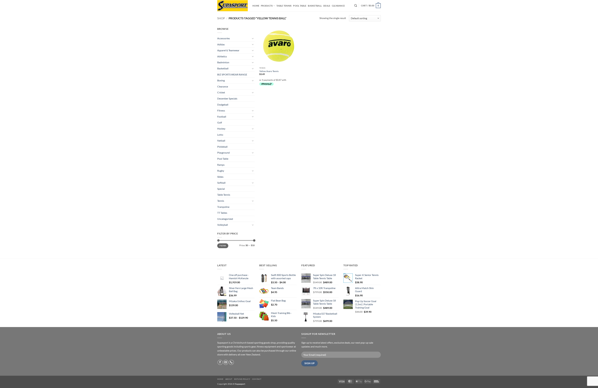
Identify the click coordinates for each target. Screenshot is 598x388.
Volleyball (222, 224)
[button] (371, 5)
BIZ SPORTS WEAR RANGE (232, 74)
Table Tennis (284, 5)
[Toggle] (253, 38)
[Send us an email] (225, 362)
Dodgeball (222, 104)
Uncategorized (225, 218)
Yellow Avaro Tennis (269, 71)
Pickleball (222, 146)
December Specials (227, 98)
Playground (223, 152)
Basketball (315, 5)
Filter (223, 245)
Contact (256, 379)
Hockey (221, 128)
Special (221, 188)
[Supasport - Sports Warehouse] (232, 5)
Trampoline (223, 206)
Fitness (221, 110)
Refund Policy (242, 379)
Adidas (221, 44)
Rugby (220, 170)
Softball (221, 182)
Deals (326, 5)
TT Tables (222, 212)
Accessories (223, 38)
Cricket (221, 92)
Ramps (221, 164)
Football (221, 116)
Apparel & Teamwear (228, 50)
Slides (220, 176)
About (228, 379)
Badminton (223, 62)
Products (267, 5)
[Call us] (231, 362)
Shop (221, 18)
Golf (219, 122)
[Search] (355, 5)
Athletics (222, 56)
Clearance (338, 5)
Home (255, 5)
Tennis (220, 200)
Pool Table (299, 5)
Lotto (220, 134)
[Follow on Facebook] (220, 362)
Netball (221, 140)
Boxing (221, 80)
